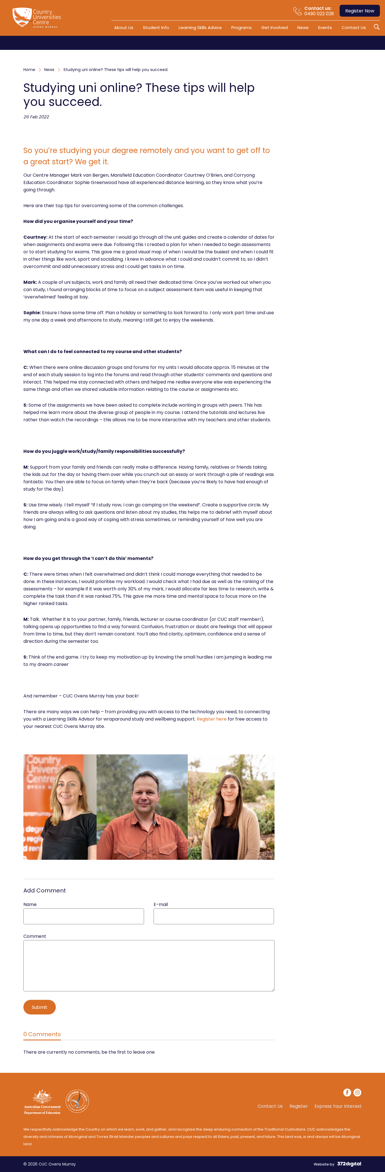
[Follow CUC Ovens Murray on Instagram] (357, 1093)
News (303, 27)
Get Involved (274, 27)
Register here (212, 719)
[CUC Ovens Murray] (38, 20)
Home (29, 69)
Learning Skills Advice (200, 27)
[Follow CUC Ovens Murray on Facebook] (347, 1093)
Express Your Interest (338, 1106)
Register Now (359, 11)
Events (325, 27)
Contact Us (354, 27)
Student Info (156, 27)
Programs (241, 27)
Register (298, 1106)
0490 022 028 (319, 11)
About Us (123, 27)
